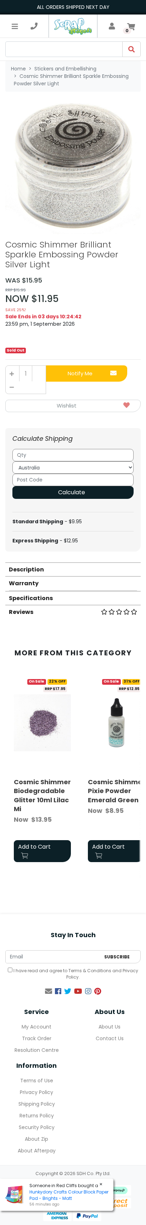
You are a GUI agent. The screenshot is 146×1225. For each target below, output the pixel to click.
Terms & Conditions (89, 971)
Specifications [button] (31, 598)
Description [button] (26, 569)
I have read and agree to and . (75, 974)
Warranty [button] (24, 583)
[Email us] (48, 991)
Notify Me (80, 373)
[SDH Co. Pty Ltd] (72, 26)
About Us (109, 1026)
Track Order (36, 1038)
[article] (42, 770)
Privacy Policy (36, 1092)
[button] (73, 406)
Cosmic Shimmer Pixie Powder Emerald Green (116, 790)
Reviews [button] (21, 612)
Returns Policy (36, 1115)
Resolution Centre (37, 1050)
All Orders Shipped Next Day (73, 7)
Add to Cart (34, 847)
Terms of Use (36, 1080)
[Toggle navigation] (14, 26)
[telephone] (34, 26)
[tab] (73, 569)
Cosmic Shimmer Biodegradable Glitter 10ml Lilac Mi (42, 795)
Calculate (71, 492)
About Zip (36, 1139)
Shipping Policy (36, 1103)
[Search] (131, 49)
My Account (36, 1026)
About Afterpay (37, 1150)
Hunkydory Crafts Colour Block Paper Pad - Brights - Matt (68, 1195)
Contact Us (110, 1038)
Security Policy (37, 1127)
